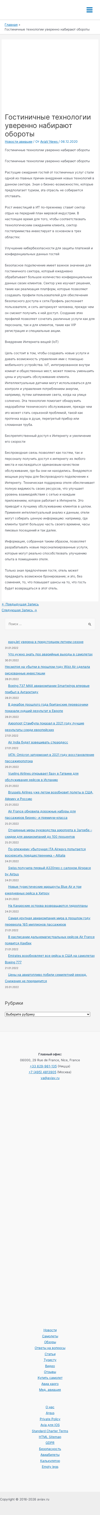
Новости (50, 1330)
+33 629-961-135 (43, 1066)
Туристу (50, 1360)
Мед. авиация (50, 1390)
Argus (50, 1413)
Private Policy (50, 1419)
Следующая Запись (19, 610)
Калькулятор (50, 1461)
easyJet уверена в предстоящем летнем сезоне (45, 642)
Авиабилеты (50, 1455)
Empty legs (50, 1467)
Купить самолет (50, 1378)
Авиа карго (50, 1384)
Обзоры (50, 1342)
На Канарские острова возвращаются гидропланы (48, 905)
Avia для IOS (50, 1425)
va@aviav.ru (50, 1078)
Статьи (50, 1354)
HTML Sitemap (50, 1437)
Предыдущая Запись (20, 604)
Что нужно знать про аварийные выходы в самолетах (50, 654)
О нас (50, 1407)
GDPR (50, 1443)
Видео (50, 1366)
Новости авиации (18, 141)
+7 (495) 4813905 (42, 1072)
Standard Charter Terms (50, 1431)
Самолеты (50, 1336)
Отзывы (50, 1372)
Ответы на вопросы (50, 1348)
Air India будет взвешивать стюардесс (38, 742)
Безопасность (50, 1449)
